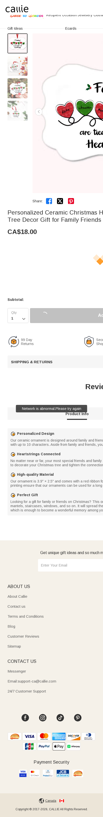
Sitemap (14, 646)
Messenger (17, 671)
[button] (38, 112)
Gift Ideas (15, 28)
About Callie (17, 596)
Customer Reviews (23, 636)
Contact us (17, 606)
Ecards (70, 28)
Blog (11, 626)
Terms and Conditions (26, 616)
